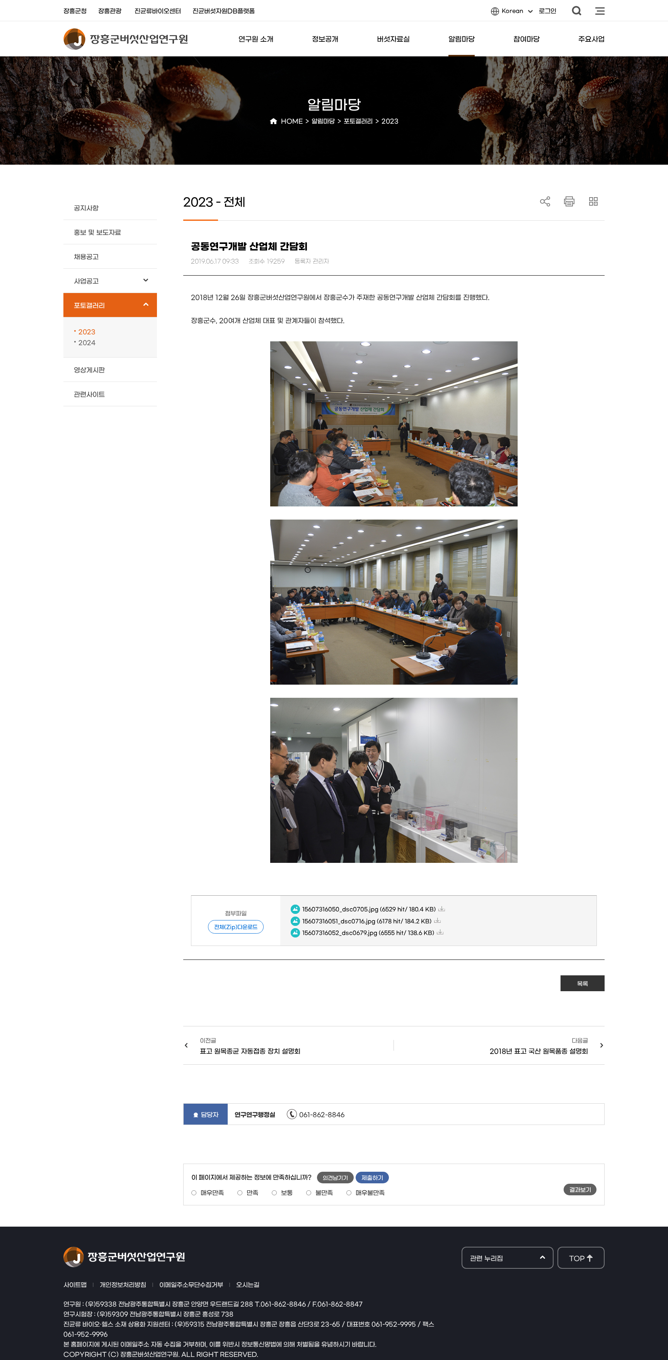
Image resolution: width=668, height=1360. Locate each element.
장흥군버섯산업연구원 (125, 39)
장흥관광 (109, 10)
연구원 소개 (256, 38)
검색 (576, 10)
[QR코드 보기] (594, 202)
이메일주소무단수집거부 (191, 1284)
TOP (576, 1257)
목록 (582, 983)
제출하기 (372, 1177)
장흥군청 (75, 10)
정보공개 (325, 38)
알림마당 (461, 38)
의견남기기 (335, 1177)
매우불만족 (370, 1192)
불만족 (324, 1192)
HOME (292, 121)
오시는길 (247, 1284)
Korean (507, 12)
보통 (287, 1192)
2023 (390, 121)
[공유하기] (546, 202)
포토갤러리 (358, 121)
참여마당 (526, 38)
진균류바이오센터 (158, 10)
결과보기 (580, 1189)
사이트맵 (600, 10)
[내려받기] (570, 202)
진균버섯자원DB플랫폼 (224, 10)
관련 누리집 (486, 1258)
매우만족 (212, 1192)
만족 (252, 1192)
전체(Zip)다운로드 (235, 926)
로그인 (547, 10)
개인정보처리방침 (123, 1284)
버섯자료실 (393, 38)
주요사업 (591, 38)
